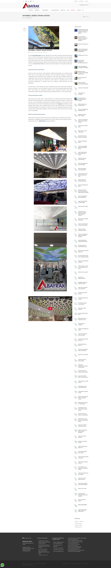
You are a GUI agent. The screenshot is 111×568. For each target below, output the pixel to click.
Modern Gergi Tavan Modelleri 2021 (74, 546)
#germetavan (31, 548)
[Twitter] (26, 1)
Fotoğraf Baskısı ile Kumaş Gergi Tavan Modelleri (82, 99)
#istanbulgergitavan (26, 550)
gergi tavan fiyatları (78, 523)
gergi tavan (33, 52)
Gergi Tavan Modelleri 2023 (73, 539)
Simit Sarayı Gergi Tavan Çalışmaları (57, 546)
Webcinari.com (31, 564)
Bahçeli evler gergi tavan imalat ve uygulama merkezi (83, 397)
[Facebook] (24, 1)
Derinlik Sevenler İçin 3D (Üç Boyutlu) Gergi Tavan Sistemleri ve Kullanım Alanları (44, 542)
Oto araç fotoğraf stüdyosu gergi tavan (75, 541)
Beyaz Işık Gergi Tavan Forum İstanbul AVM (76, 550)
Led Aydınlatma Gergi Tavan (58, 549)
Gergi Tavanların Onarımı (83, 206)
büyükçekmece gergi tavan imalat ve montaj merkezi (82, 409)
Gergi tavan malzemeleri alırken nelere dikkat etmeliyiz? (83, 235)
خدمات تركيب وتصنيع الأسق (83, 55)
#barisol (28, 547)
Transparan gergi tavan (76, 563)
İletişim (86, 1)
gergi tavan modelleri (78, 525)
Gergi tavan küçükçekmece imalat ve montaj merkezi (83, 366)
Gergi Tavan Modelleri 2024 (58, 551)
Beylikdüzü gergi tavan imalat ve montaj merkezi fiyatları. (83, 420)
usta (30, 52)
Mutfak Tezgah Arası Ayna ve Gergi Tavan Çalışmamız (58, 543)
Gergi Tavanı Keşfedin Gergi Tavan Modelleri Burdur (82, 147)
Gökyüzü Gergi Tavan (66, 563)
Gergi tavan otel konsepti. (83, 87)
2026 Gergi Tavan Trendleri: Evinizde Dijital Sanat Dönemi (83, 72)
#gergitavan (25, 547)
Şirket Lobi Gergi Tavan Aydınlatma (74, 547)
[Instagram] (31, 1)
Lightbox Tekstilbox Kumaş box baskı (75, 540)
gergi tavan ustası (38, 52)
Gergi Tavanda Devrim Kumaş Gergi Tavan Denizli (82, 153)
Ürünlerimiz (81, 1)
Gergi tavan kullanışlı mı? (42, 549)
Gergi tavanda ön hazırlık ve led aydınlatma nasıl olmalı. (83, 267)
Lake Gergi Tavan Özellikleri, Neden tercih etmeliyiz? (83, 495)
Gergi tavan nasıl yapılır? (83, 354)
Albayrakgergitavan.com (29, 563)
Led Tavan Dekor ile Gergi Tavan (74, 544)
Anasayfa (76, 1)
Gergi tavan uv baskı (82, 488)
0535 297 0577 (42, 121)
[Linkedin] (28, 1)
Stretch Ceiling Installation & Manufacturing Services (83, 61)
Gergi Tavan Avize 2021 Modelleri (74, 551)
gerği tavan (81, 521)
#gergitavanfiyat (26, 548)
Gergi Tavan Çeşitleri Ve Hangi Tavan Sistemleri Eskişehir (83, 120)
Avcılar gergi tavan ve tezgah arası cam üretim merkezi (83, 468)
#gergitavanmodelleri (27, 549)
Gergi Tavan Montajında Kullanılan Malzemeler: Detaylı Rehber (83, 50)
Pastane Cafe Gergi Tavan (73, 545)
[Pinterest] (33, 1)
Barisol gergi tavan (85, 563)
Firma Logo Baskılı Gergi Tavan (73, 549)
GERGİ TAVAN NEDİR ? (82, 504)
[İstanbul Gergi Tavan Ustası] (43, 37)
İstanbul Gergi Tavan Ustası (40, 50)
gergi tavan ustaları (44, 52)
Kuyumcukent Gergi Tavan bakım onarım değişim (77, 538)
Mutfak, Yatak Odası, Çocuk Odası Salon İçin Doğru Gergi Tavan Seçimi (83, 191)
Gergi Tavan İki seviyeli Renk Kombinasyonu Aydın (82, 175)
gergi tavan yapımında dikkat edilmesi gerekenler (82, 431)
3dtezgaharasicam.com (83, 4)
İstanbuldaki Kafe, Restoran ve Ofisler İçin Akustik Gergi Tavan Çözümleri (44, 546)
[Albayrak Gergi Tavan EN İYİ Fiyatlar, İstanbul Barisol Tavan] (31, 5)
